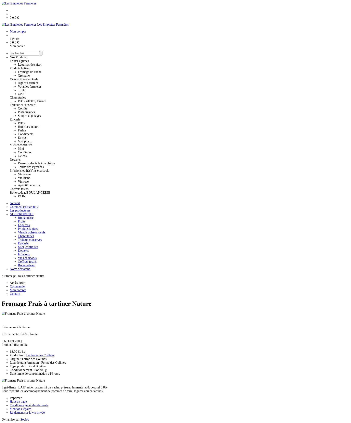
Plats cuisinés (26, 112)
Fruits (13, 61)
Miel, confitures (28, 247)
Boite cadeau (18, 192)
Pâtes (21, 123)
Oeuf (21, 93)
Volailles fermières (29, 86)
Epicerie (15, 119)
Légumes (23, 61)
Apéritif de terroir (29, 185)
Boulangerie (26, 217)
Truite (21, 90)
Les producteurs (20, 210)
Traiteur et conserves (23, 104)
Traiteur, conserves (30, 239)
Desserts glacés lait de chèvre (36, 163)
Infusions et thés (20, 170)
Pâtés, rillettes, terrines (32, 101)
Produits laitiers (19, 68)
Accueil (15, 203)
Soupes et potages (29, 115)
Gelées (22, 156)
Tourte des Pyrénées (31, 167)
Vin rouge (24, 174)
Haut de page (18, 401)
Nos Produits (18, 57)
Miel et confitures (21, 145)
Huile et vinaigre (28, 126)
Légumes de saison (30, 64)
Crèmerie (24, 75)
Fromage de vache (29, 72)
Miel (21, 148)
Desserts (15, 159)
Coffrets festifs (19, 189)
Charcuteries (18, 97)
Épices (22, 137)
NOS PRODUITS (22, 214)
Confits (22, 108)
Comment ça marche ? (24, 206)
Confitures (24, 152)
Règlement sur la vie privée (27, 412)
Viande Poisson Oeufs (24, 79)
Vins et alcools (39, 170)
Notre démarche (20, 269)
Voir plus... (25, 141)
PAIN (21, 196)
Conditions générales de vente (29, 405)
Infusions (24, 254)
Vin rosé (23, 181)
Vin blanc (24, 178)
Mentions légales (20, 409)
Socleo (24, 419)
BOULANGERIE (38, 192)
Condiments (25, 134)
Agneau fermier (28, 83)
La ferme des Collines (40, 355)
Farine (22, 130)
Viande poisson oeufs (31, 232)
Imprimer (16, 398)
